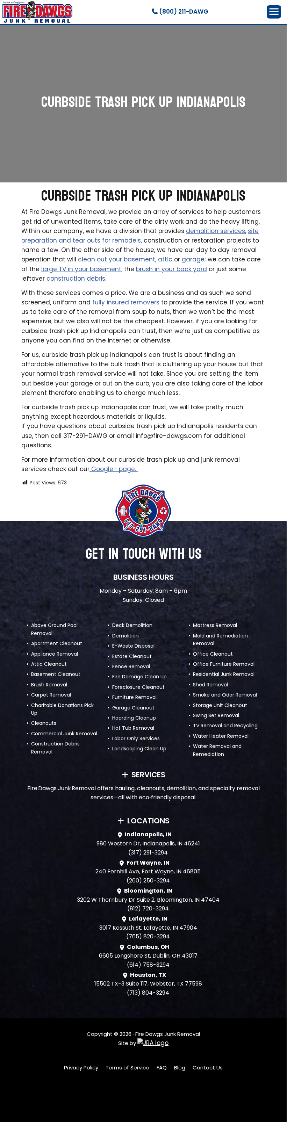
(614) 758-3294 (148, 965)
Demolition (125, 635)
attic (166, 259)
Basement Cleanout (55, 674)
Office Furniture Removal (223, 664)
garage (193, 259)
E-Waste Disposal (133, 645)
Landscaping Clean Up (139, 748)
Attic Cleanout (49, 664)
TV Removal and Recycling (225, 725)
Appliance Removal (54, 653)
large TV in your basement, (81, 269)
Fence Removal (131, 666)
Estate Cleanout (132, 656)
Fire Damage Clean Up (139, 676)
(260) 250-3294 (148, 881)
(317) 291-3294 (148, 853)
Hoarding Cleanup (134, 717)
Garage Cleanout (133, 707)
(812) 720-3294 (148, 908)
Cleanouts (43, 723)
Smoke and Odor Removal (225, 694)
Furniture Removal (134, 697)
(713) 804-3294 (148, 993)
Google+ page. (113, 469)
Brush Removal (49, 684)
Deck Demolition (132, 625)
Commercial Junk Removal (64, 733)
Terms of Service (127, 1067)
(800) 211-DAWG (183, 11)
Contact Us (208, 1067)
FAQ (162, 1067)
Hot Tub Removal (133, 727)
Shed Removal (210, 684)
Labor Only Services (136, 738)
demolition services (215, 231)
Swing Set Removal (216, 715)
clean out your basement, (117, 259)
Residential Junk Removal (223, 674)
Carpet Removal (51, 694)
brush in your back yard (171, 269)
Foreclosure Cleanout (138, 687)
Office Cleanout (213, 653)
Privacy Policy (81, 1067)
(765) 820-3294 (148, 936)
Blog (179, 1067)
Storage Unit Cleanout (220, 705)
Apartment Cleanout (56, 643)
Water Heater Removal (221, 736)
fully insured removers (126, 302)
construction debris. (75, 278)
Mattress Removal (215, 625)
